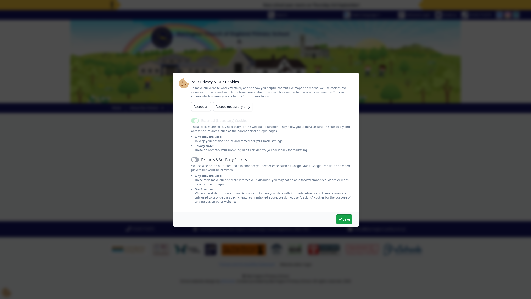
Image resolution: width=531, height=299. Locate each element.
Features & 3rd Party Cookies (224, 159)
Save (346, 219)
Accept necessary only (233, 106)
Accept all (201, 106)
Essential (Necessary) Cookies (224, 120)
